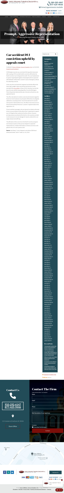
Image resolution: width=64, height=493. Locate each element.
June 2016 (46, 262)
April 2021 (46, 159)
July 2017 (46, 237)
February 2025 (47, 113)
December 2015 (47, 273)
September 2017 (48, 233)
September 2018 (48, 210)
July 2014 (46, 306)
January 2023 (47, 138)
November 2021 (47, 151)
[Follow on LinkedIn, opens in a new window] (12, 472)
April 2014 (46, 312)
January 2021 (47, 165)
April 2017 (46, 243)
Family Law (46, 80)
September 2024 (48, 119)
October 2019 (47, 186)
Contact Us (56, 16)
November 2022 (47, 140)
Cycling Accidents (48, 72)
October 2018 (47, 209)
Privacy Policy (26, 489)
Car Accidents (47, 66)
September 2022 (48, 142)
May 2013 (46, 333)
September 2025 (48, 107)
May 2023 (46, 134)
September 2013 (48, 325)
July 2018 (46, 214)
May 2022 (46, 146)
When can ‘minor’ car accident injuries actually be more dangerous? (50, 358)
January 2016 (47, 271)
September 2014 (48, 302)
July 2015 (46, 283)
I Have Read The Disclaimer (40, 427)
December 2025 (47, 104)
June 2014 (46, 308)
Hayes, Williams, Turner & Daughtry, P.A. (22, 67)
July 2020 (46, 169)
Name (33, 394)
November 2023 (47, 128)
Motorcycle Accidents (49, 89)
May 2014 (46, 310)
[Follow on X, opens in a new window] (8, 472)
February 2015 (47, 292)
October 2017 (47, 231)
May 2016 (46, 264)
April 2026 (46, 100)
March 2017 (47, 245)
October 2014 (47, 300)
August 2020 (47, 167)
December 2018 (47, 205)
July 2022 (46, 144)
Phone (33, 406)
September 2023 (48, 130)
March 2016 (47, 268)
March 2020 (47, 176)
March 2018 (47, 222)
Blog (45, 61)
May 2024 (46, 123)
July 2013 (46, 329)
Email (33, 400)
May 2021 (46, 157)
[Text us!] (59, 490)
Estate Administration (49, 78)
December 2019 (47, 182)
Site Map (20, 489)
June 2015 (46, 285)
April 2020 (46, 174)
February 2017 (47, 247)
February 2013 (47, 338)
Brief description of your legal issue (41, 413)
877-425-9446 (56, 4)
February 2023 (47, 136)
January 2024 (47, 127)
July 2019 (46, 191)
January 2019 (47, 203)
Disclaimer (34, 425)
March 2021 (47, 161)
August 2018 (47, 212)
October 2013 (47, 323)
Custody (46, 70)
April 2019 (46, 197)
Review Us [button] (55, 472)
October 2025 (47, 106)
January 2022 (47, 149)
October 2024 (47, 117)
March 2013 (47, 336)
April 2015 (46, 289)
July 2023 (46, 132)
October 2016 (47, 254)
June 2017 (46, 239)
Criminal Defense (48, 68)
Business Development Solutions (38, 489)
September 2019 (48, 188)
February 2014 (47, 315)
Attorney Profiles (25, 16)
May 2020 (46, 172)
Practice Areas (36, 16)
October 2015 (47, 277)
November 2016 (47, 252)
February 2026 (47, 102)
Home (6, 16)
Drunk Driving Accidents (12, 69)
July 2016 (46, 260)
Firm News (46, 85)
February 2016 (47, 270)
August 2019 (47, 189)
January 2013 (47, 340)
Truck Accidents (47, 92)
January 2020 (47, 180)
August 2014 (47, 304)
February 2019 (47, 201)
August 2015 (47, 281)
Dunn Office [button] (13, 426)
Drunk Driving (47, 74)
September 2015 (48, 279)
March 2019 (47, 199)
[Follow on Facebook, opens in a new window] (4, 472)
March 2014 (47, 313)
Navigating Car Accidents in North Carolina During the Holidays (50, 363)
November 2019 (47, 184)
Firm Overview (14, 16)
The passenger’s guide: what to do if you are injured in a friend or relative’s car (50, 347)
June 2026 (46, 98)
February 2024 (47, 125)
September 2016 (48, 256)
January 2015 (47, 294)
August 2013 (47, 327)
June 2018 (46, 216)
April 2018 (46, 220)
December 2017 (47, 228)
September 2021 (48, 153)
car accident (17, 88)
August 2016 (47, 258)
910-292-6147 (57, 2)
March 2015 (47, 291)
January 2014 (47, 317)
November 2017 (47, 230)
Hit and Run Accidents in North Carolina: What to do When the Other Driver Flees (50, 368)
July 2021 (46, 155)
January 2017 (47, 249)
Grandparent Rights (48, 87)
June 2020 (46, 170)
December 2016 (47, 250)
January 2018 (47, 226)
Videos (44, 16)
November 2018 (47, 207)
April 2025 (46, 111)
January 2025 (47, 115)
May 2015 (46, 287)
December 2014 (47, 296)
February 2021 (47, 163)
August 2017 (47, 235)
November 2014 (47, 298)
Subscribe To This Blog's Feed (50, 374)
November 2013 (47, 321)
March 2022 (47, 148)
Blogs (49, 16)
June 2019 (46, 193)
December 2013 (47, 319)
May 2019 (46, 195)
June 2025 (46, 109)
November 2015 (47, 275)
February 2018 (47, 224)
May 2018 (46, 218)
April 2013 (46, 334)
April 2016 (46, 266)
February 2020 (47, 178)
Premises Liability (48, 91)
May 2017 (46, 241)
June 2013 (46, 331)
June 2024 (46, 121)
